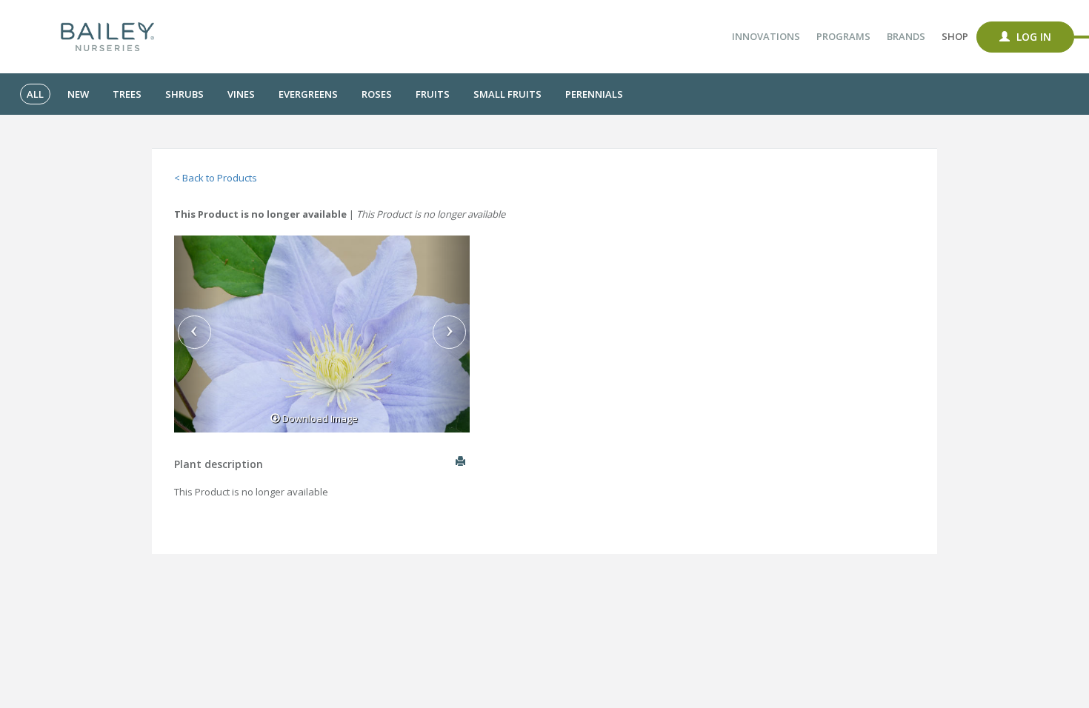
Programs (843, 36)
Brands (906, 36)
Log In (1032, 37)
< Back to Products (215, 177)
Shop (955, 36)
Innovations (766, 36)
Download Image (319, 418)
